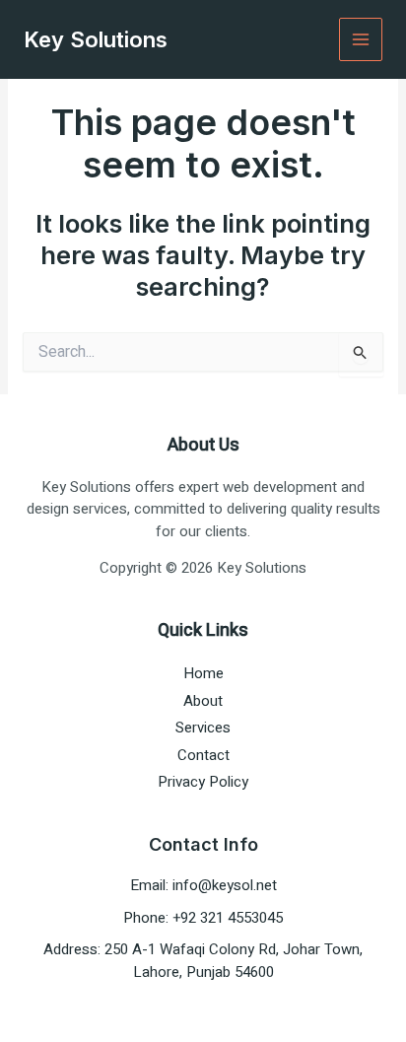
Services (203, 727)
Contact (203, 755)
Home (203, 673)
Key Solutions (96, 39)
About (203, 701)
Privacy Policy (203, 782)
